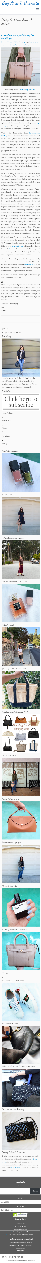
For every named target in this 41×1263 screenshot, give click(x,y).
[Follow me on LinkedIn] (20, 332)
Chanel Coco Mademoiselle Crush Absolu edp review (20, 1234)
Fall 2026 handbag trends (20, 1226)
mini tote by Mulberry (27, 89)
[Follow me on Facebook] (6, 332)
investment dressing (34, 42)
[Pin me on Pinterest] (14, 332)
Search (20, 1186)
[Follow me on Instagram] (9, 332)
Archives (20, 1198)
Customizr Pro (31, 1260)
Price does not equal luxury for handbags (17, 36)
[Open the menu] (37, 9)
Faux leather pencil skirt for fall (20, 1232)
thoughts (14, 45)
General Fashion (14, 42)
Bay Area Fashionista (20, 3)
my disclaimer (15, 1167)
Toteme (12, 249)
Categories (20, 1206)
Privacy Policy (20, 1250)
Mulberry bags (29, 264)
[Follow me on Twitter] (3, 332)
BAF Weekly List (20, 1223)
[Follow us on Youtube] (17, 332)
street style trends (6, 45)
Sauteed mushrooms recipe (20, 1229)
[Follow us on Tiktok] (11, 332)
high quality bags (18, 246)
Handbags (22, 42)
